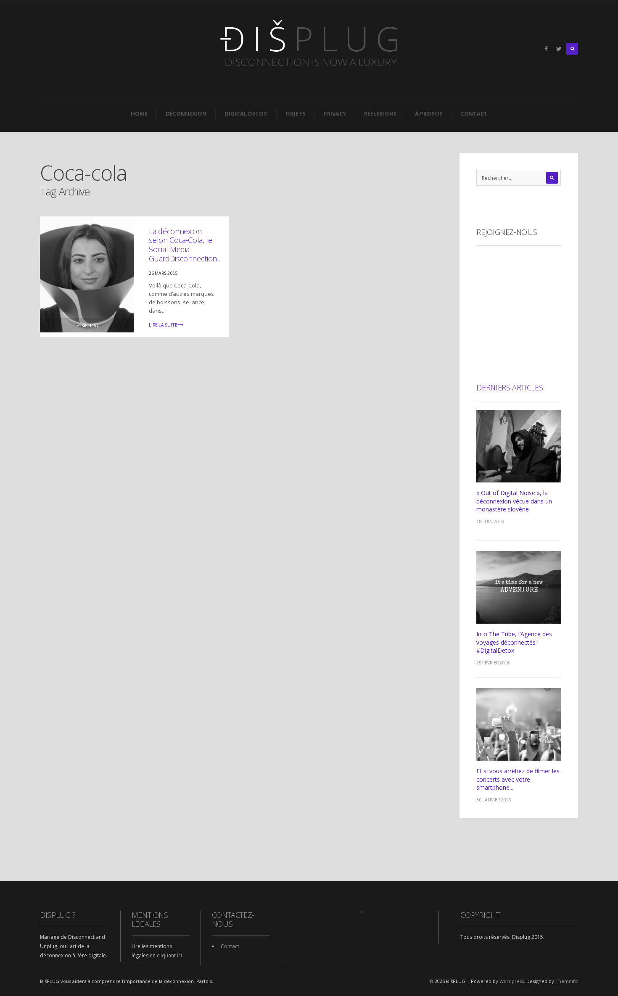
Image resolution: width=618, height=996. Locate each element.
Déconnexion (186, 113)
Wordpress (511, 981)
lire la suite (163, 324)
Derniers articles (509, 387)
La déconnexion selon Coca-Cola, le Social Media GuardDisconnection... (184, 244)
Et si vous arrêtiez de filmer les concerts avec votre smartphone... (518, 779)
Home (139, 113)
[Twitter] (559, 49)
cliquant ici (169, 955)
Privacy (335, 113)
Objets (295, 113)
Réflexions (380, 113)
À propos (429, 113)
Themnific (566, 981)
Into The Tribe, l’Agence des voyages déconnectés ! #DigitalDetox (514, 642)
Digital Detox (245, 113)
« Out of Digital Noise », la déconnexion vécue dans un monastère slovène (514, 501)
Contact (474, 113)
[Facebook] (546, 49)
